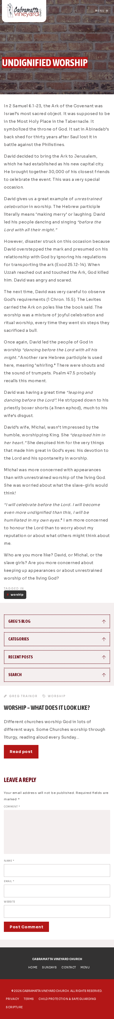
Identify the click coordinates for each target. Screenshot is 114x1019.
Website (9, 901)
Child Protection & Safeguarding (67, 999)
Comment (12, 806)
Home (33, 967)
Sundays (49, 967)
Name (9, 860)
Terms (29, 999)
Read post (21, 751)
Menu (100, 10)
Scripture (14, 1007)
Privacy (12, 999)
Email (9, 881)
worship (17, 594)
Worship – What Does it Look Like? (47, 707)
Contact (68, 967)
